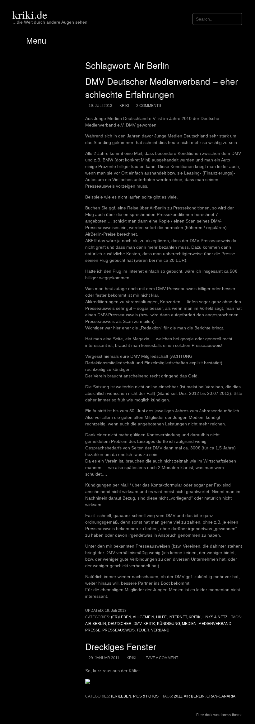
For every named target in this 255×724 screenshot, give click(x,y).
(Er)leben (121, 617)
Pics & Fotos (146, 696)
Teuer (143, 630)
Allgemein (143, 617)
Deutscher (120, 623)
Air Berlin (95, 623)
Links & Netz (214, 617)
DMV (137, 623)
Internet (178, 617)
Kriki (131, 658)
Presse (92, 630)
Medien (189, 623)
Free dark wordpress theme (219, 715)
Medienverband (214, 623)
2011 (178, 696)
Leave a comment (160, 658)
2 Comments (148, 105)
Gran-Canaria (220, 696)
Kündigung (168, 623)
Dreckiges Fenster (120, 646)
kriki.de (29, 14)
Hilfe (161, 617)
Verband (160, 630)
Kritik (195, 617)
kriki (124, 105)
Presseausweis (118, 630)
